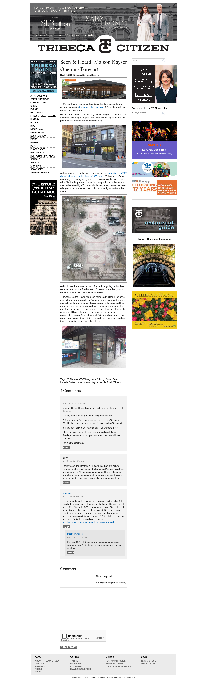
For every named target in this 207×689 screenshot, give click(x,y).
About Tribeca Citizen (47, 661)
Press (38, 669)
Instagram (76, 666)
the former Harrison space (92, 107)
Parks (33, 139)
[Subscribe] (163, 112)
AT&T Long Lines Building (91, 379)
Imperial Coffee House (71, 382)
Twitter (74, 661)
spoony (67, 493)
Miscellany (36, 129)
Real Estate (37, 152)
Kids (32, 126)
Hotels (34, 122)
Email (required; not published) (111, 582)
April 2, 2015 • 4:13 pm (77, 537)
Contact (39, 663)
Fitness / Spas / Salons (43, 116)
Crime (33, 106)
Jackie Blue (101, 677)
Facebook (75, 663)
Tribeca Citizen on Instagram (154, 239)
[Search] (163, 60)
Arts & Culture (38, 96)
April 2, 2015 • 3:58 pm (73, 496)
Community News (39, 99)
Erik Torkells (75, 534)
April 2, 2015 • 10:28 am (73, 461)
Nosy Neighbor (38, 136)
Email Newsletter (80, 669)
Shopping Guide (114, 663)
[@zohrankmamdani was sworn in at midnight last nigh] (154, 265)
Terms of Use (148, 661)
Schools (35, 159)
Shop (38, 672)
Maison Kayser (91, 382)
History (34, 119)
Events (34, 109)
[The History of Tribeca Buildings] (43, 207)
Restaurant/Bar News (42, 156)
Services (35, 162)
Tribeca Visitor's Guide (119, 666)
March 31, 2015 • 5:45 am (74, 403)
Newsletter (37, 132)
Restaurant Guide (116, 661)
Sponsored (36, 169)
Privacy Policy (149, 663)
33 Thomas (72, 379)
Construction (38, 102)
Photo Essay (37, 149)
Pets (33, 146)
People (34, 142)
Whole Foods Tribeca (110, 382)
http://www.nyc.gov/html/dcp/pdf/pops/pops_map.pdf (88, 522)
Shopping (35, 166)
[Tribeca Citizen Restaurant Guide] (154, 232)
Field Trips (36, 112)
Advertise (40, 666)
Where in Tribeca (40, 172)
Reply (66, 447)
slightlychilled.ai (129, 677)
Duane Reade (112, 379)
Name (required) (104, 576)
